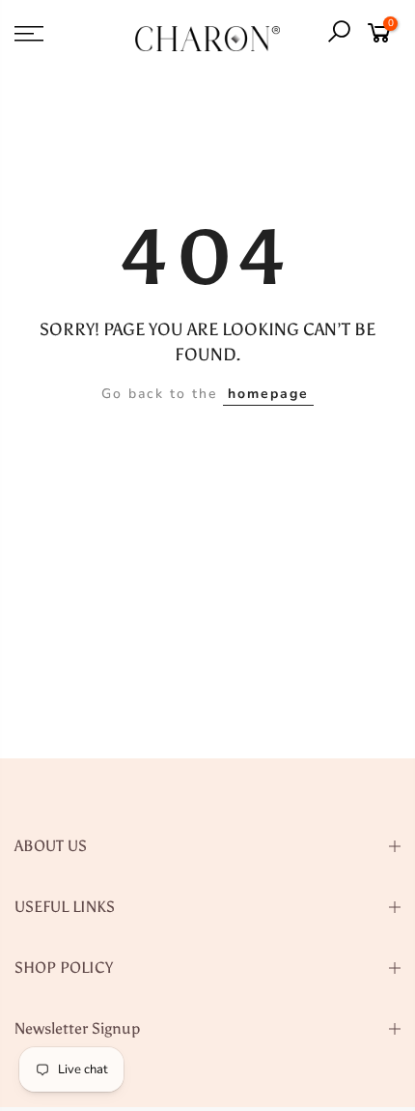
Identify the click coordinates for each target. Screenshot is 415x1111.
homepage (268, 394)
